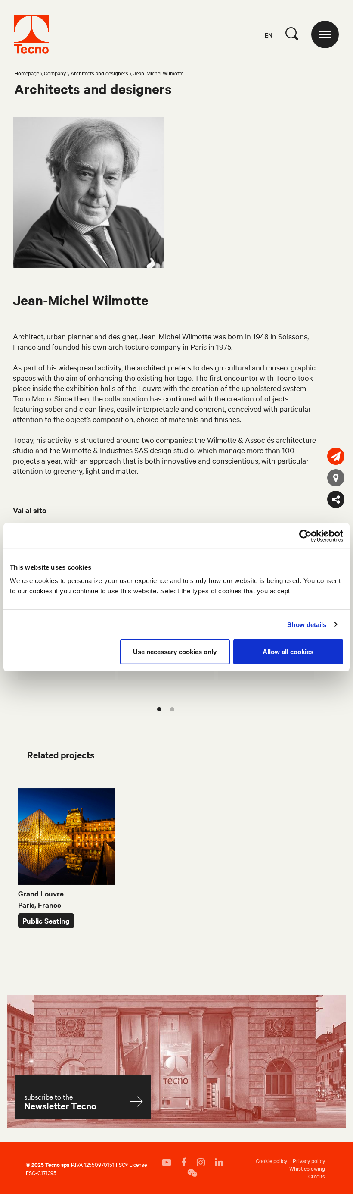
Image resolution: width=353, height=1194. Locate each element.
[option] (66, 858)
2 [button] (172, 709)
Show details (306, 624)
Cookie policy (271, 1160)
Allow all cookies (288, 651)
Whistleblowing (307, 1168)
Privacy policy (309, 1160)
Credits (316, 1176)
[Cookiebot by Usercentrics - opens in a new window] (305, 535)
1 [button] (159, 709)
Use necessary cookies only (175, 651)
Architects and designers (99, 73)
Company (55, 73)
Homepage (26, 73)
